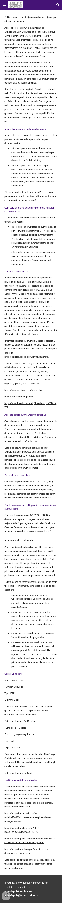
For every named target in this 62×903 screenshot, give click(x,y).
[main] (31, 442)
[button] (4, 4)
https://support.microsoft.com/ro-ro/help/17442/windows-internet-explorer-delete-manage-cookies (27, 817)
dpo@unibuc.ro (29, 441)
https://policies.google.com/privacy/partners (26, 356)
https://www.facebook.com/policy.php (23, 390)
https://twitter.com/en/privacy (18, 396)
